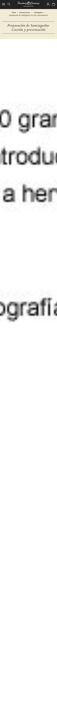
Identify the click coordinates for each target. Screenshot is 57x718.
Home (14, 12)
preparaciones (24, 12)
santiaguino (38, 12)
